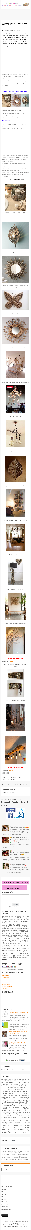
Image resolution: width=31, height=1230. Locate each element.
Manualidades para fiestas (20, 933)
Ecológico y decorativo (15, 555)
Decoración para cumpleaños (9, 1086)
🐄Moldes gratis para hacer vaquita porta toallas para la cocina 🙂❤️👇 (19, 826)
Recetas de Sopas (7, 952)
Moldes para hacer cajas (17, 945)
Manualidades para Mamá (18, 937)
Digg (13, 779)
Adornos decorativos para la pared (15, 589)
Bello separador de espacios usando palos (15, 520)
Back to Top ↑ (15, 1228)
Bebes (24, 916)
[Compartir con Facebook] (8, 773)
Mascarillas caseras (25, 943)
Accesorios (5, 916)
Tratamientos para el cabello (22, 955)
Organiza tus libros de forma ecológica (15, 486)
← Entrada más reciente (7, 785)
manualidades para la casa (9, 935)
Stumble (6, 779)
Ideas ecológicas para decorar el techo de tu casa (15, 382)
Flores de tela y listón (13, 923)
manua (14, 927)
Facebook (7, 778)
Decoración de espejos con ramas (15, 253)
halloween (5, 925)
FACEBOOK (5, 661)
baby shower (18, 916)
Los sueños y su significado (22, 1094)
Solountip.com (17, 1221)
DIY (13, 921)
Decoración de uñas (15, 919)
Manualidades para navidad (15, 938)
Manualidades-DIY (7, 1187)
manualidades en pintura (10, 930)
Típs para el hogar (7, 1204)
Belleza (4, 1194)
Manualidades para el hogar (15, 1102)
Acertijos (11, 916)
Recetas (19, 948)
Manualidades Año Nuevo (22, 927)
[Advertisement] (14, 15)
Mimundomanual (6, 980)
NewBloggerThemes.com (11, 1226)
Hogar (4, 1189)
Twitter (14, 778)
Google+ (22, 778)
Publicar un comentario (8, 792)
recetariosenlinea (6, 984)
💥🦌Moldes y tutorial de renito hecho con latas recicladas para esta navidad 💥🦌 (19, 839)
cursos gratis (25, 918)
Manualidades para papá (8, 1112)
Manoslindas (5, 975)
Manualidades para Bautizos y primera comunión (15, 931)
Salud (22, 952)
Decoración (6, 919)
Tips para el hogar (22, 954)
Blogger (21, 969)
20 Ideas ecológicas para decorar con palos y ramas (15, 452)
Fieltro (4, 923)
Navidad (4, 1201)
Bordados (4, 918)
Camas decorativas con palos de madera (15, 347)
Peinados (19, 947)
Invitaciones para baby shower (17, 1023)
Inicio (17, 785)
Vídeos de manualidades (10, 957)
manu (11, 927)
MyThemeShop (13, 1224)
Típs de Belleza (8, 954)
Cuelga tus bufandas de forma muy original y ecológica (15, 665)
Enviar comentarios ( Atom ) (15, 799)
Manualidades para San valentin (17, 942)
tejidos (27, 952)
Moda (4, 945)
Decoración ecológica (15, 416)
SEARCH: (4, 1140)
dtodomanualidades (7, 986)
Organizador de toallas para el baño (11, 110)
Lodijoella (4, 988)
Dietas (10, 921)
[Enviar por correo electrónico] (3, 773)
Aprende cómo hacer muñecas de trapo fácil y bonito (18, 1032)
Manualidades (5, 982)
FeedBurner (19, 907)
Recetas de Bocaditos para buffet (11, 1122)
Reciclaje (16, 952)
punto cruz (11, 948)
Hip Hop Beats (23, 1226)
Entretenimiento (24, 921)
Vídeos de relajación (22, 957)
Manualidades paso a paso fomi (11, 943)
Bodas (27, 916)
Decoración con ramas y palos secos (15, 700)
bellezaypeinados (6, 977)
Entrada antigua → (25, 785)
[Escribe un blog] (4, 773)
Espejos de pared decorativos (15, 313)
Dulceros (17, 921)
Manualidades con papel (8, 928)
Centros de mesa (12, 918)
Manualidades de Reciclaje (22, 928)
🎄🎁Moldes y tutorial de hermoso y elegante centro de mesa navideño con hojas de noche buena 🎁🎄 (20, 852)
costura (19, 918)
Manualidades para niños (10, 940)
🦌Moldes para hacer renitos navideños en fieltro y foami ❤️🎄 (19, 865)
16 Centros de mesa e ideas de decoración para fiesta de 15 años (18, 1043)
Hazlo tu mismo (15, 925)
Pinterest (11, 661)
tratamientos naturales (9, 955)
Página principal (6, 1209)
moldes (7, 945)
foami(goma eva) (24, 923)
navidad (15, 947)
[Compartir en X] (6, 773)
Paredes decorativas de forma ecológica (15, 623)
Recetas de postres (22, 950)
